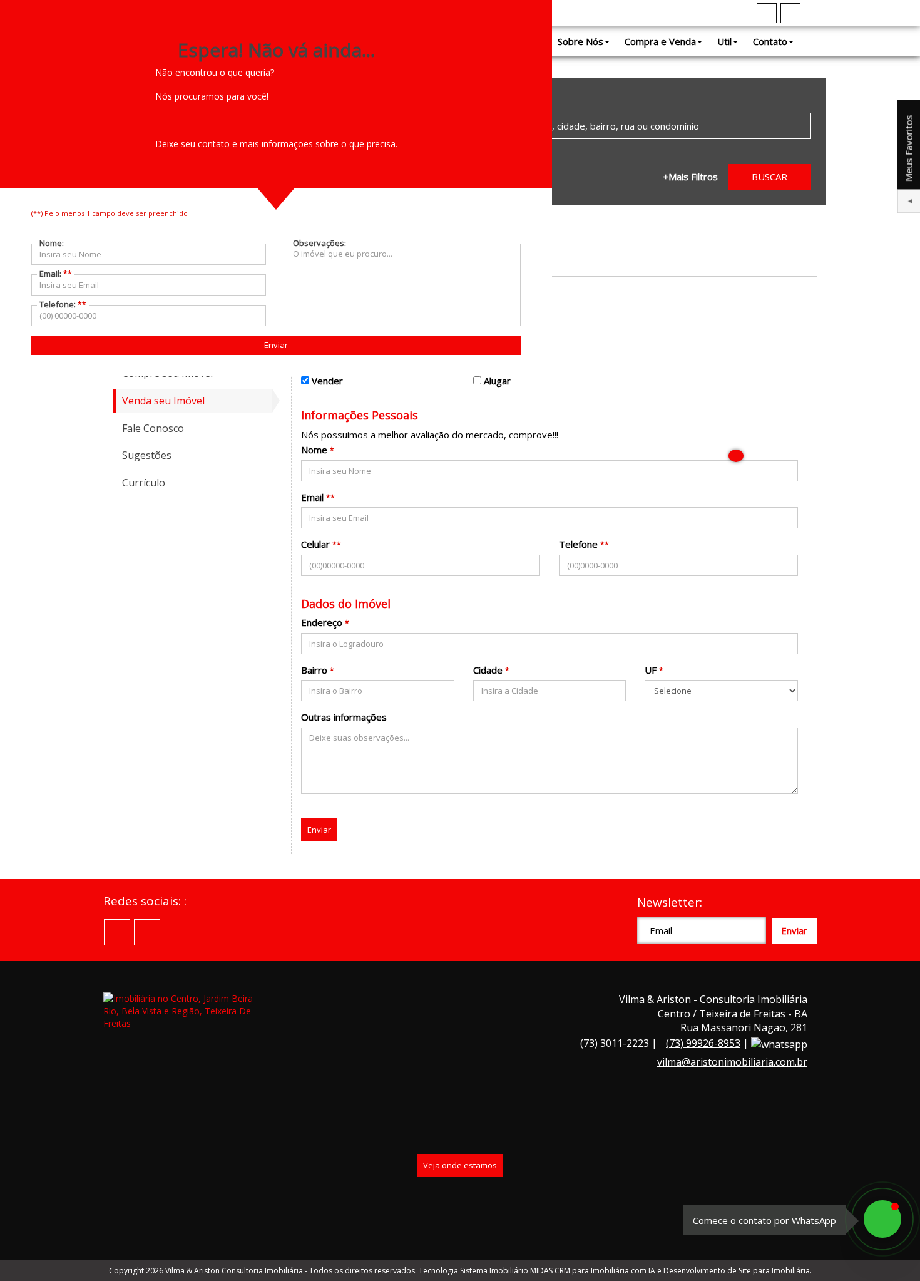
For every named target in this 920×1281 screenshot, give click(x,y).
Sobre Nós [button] (580, 41)
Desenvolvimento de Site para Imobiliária (736, 1270)
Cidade (488, 670)
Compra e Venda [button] (660, 41)
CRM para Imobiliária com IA (605, 1270)
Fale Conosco (153, 428)
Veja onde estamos (460, 1165)
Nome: (51, 243)
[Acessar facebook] (767, 13)
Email (312, 497)
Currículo (143, 483)
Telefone (578, 544)
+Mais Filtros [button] (690, 176)
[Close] (736, 456)
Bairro (314, 670)
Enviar (319, 829)
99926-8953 (703, 1043)
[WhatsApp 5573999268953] (882, 1219)
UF (651, 670)
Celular (315, 544)
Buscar (769, 176)
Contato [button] (770, 41)
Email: (55, 273)
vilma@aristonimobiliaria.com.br (732, 1062)
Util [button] (724, 41)
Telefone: (62, 304)
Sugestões (146, 455)
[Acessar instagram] (790, 13)
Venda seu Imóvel (163, 401)
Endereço (321, 622)
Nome (314, 449)
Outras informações (344, 717)
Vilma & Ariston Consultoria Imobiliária (234, 1270)
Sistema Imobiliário (494, 1270)
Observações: (319, 243)
